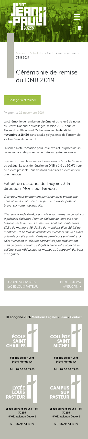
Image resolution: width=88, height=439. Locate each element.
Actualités (36, 53)
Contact (76, 317)
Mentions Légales (44, 317)
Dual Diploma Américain (70, 284)
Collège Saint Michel (22, 100)
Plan (63, 317)
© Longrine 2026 (18, 317)
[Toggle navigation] (77, 17)
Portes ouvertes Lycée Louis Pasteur (22, 284)
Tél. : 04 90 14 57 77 (22, 424)
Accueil (20, 53)
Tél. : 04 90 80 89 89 (22, 369)
